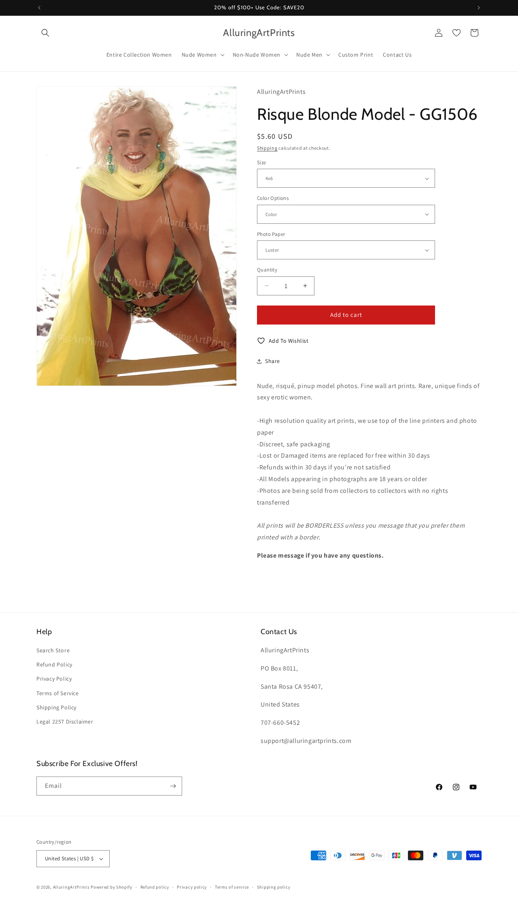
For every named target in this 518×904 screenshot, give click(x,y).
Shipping (267, 148)
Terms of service (232, 887)
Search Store (53, 650)
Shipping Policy (56, 707)
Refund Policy (54, 664)
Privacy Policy (54, 678)
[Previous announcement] (39, 7)
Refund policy (154, 887)
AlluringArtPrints (71, 887)
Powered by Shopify (111, 887)
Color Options (273, 198)
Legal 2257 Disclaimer (64, 721)
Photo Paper (271, 234)
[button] (45, 33)
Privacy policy (192, 887)
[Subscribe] (173, 786)
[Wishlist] (456, 33)
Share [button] (272, 361)
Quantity (267, 269)
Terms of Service (57, 693)
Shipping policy (274, 887)
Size (261, 162)
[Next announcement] (479, 7)
